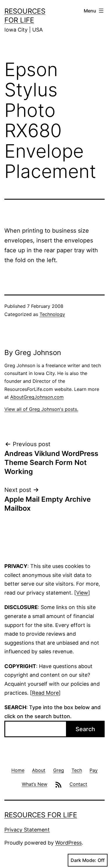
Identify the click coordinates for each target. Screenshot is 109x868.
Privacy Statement (27, 830)
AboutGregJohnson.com (37, 397)
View (82, 593)
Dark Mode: (83, 860)
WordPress (68, 843)
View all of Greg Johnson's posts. (41, 409)
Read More (45, 693)
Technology (52, 314)
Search (85, 729)
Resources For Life (40, 815)
